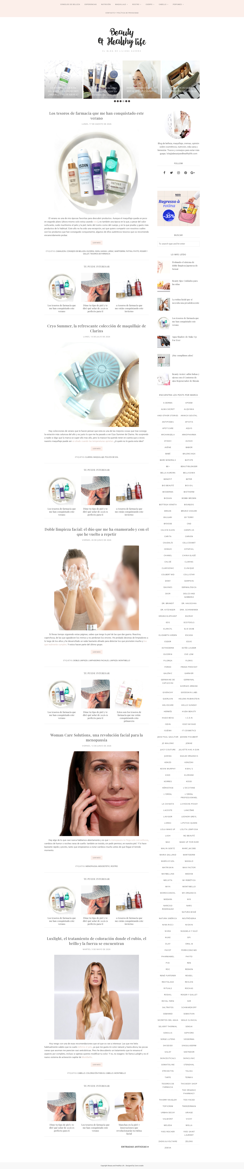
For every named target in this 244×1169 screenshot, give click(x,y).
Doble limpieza (80, 660)
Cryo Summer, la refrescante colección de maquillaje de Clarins (96, 328)
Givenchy (168, 692)
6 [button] (129, 101)
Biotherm (189, 492)
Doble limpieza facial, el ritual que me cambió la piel (133, 91)
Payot (168, 950)
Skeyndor (189, 1052)
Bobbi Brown (189, 498)
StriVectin (168, 1071)
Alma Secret (168, 409)
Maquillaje (98, 457)
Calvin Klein (168, 530)
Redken (189, 969)
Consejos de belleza (76, 251)
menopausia (91, 866)
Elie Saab (189, 628)
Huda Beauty (189, 711)
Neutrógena (189, 918)
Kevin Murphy (168, 768)
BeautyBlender (189, 466)
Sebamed (168, 1013)
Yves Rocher (168, 1131)
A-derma (167, 402)
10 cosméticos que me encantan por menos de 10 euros (172, 91)
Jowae (189, 743)
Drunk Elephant (168, 616)
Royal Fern (168, 1001)
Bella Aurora (168, 472)
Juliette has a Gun (189, 749)
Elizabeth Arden (168, 635)
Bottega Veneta (168, 504)
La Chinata (168, 804)
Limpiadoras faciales (98, 660)
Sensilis (167, 1032)
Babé (167, 453)
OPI (189, 937)
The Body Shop (189, 1083)
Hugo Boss (168, 717)
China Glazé (189, 555)
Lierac (111, 251)
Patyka (129, 251)
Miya (167, 886)
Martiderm (120, 251)
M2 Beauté (189, 835)
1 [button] (115, 101)
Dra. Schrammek (189, 609)
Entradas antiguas (134, 1146)
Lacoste (167, 810)
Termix (189, 1077)
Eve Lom (189, 654)
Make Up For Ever (189, 842)
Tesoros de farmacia (100, 253)
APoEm (189, 402)
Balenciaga (189, 453)
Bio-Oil (189, 485)
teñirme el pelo (85, 1047)
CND (189, 523)
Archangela (168, 434)
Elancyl (167, 628)
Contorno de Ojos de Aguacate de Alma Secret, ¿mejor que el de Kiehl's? (55, 91)
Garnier (189, 673)
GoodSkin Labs (189, 692)
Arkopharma (189, 434)
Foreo (168, 667)
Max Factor (189, 867)
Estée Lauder (189, 648)
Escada (189, 635)
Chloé (168, 561)
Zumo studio (139, 1166)
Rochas (189, 988)
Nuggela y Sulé (189, 931)
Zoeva (168, 1147)
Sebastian (189, 1013)
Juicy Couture (168, 749)
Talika (189, 1071)
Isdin (97, 251)
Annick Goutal (189, 415)
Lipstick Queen (189, 823)
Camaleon (61, 251)
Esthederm (168, 648)
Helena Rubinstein (189, 698)
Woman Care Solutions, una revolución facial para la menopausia (96, 737)
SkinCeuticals (168, 1058)
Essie (189, 641)
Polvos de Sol (111, 457)
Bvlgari (168, 517)
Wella (189, 1125)
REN (189, 963)
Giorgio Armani (189, 686)
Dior (167, 593)
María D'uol (168, 861)
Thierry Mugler (168, 1099)
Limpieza (114, 660)
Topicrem (168, 1106)
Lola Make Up (167, 829)
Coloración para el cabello (99, 1073)
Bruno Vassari (189, 511)
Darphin (189, 581)
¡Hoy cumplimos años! (182, 355)
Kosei (189, 781)
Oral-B (189, 943)
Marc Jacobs (189, 848)
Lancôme (189, 810)
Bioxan (168, 498)
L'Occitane (189, 787)
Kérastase (168, 787)
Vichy (189, 1119)
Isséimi (168, 730)
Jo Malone (168, 743)
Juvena (168, 756)
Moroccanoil (168, 893)
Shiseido (168, 1045)
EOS (168, 622)
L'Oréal (168, 794)
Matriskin (168, 867)
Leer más (97, 242)
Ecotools (189, 622)
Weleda (168, 1125)
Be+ (168, 466)
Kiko (167, 775)
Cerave (168, 549)
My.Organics (189, 893)
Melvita (168, 880)
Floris (189, 660)
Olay (167, 943)
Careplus (189, 530)
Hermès (168, 711)
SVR (189, 1001)
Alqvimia (189, 409)
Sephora (189, 1032)
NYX (189, 899)
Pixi (168, 963)
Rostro (114, 866)
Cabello (81, 1073)
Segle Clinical (189, 1020)
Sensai (189, 1026)
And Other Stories (167, 415)
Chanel (168, 555)
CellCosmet (189, 542)
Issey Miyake (189, 724)
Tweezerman (189, 1106)
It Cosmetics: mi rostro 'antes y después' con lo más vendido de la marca (94, 91)
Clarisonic (168, 568)
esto (95, 221)
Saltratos (168, 1007)
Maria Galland (168, 854)
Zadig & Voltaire (168, 1141)
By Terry (189, 517)
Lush (168, 835)
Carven (189, 536)
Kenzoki (189, 762)
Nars (189, 905)
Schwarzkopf (189, 1007)
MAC (168, 842)
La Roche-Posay (189, 804)
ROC (168, 969)
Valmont (168, 1119)
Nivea (168, 931)
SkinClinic (189, 1058)
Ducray (189, 616)
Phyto (136, 251)
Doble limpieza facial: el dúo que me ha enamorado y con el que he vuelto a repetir (97, 532)
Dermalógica (189, 587)
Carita (168, 536)
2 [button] (118, 101)
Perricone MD (189, 950)
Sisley (168, 1052)
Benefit (168, 479)
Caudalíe (168, 542)
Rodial (168, 994)
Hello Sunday (189, 705)
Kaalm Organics (189, 756)
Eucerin (90, 251)
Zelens (189, 1141)
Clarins (88, 457)
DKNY (168, 581)
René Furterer (168, 975)
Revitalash (168, 982)
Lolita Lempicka (189, 829)
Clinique (189, 568)
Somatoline (168, 1064)
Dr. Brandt (168, 603)
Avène (168, 447)
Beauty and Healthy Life (116, 1166)
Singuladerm (189, 1045)
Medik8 (189, 874)
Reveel (189, 975)
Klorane (189, 775)
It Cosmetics (189, 730)
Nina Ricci (168, 924)
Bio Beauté (168, 485)
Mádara (168, 899)
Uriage (189, 1112)
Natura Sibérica (168, 918)
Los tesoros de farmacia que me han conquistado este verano (96, 116)
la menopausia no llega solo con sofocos (128, 840)
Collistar (189, 574)
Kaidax (104, 251)
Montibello (124, 660)
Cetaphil (189, 549)
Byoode (168, 523)
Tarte (168, 1077)
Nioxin (189, 924)
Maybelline (168, 874)
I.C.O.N (189, 717)
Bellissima (189, 472)
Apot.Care (168, 428)
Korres (168, 781)
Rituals (168, 988)
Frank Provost (189, 667)
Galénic (168, 673)
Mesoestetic (104, 866)
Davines (168, 587)
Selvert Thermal (168, 1026)
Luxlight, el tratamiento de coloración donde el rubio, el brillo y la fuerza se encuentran (96, 941)
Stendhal (189, 1064)
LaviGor (167, 816)
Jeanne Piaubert (189, 737)
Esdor (168, 641)
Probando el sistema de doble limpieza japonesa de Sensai (185, 265)
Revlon (189, 982)
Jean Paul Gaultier (167, 737)
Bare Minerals (168, 460)
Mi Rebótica (189, 880)
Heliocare (168, 705)
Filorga (168, 660)
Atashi (168, 441)
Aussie (189, 441)
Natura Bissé (189, 912)
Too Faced (189, 1099)
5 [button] (126, 101)
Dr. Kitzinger (168, 609)
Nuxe (168, 937)
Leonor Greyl (189, 816)
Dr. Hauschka (189, 603)
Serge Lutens (168, 1039)
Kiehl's (189, 768)
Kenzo (168, 762)
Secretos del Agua (168, 1020)
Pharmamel (167, 956)
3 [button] (121, 101)
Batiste (189, 460)
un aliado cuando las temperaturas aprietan (92, 441)
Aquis (189, 428)
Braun (167, 511)
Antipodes (168, 422)
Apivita (189, 422)
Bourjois (189, 504)
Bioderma (168, 492)
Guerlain (168, 698)
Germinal (189, 679)
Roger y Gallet (189, 994)
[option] (55, 79)
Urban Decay (168, 1112)
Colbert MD (167, 574)
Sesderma (189, 1039)
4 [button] (123, 101)
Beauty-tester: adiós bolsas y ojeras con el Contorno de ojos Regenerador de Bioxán (185, 377)
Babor (189, 447)
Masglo (189, 861)
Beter (189, 479)
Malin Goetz (168, 848)
